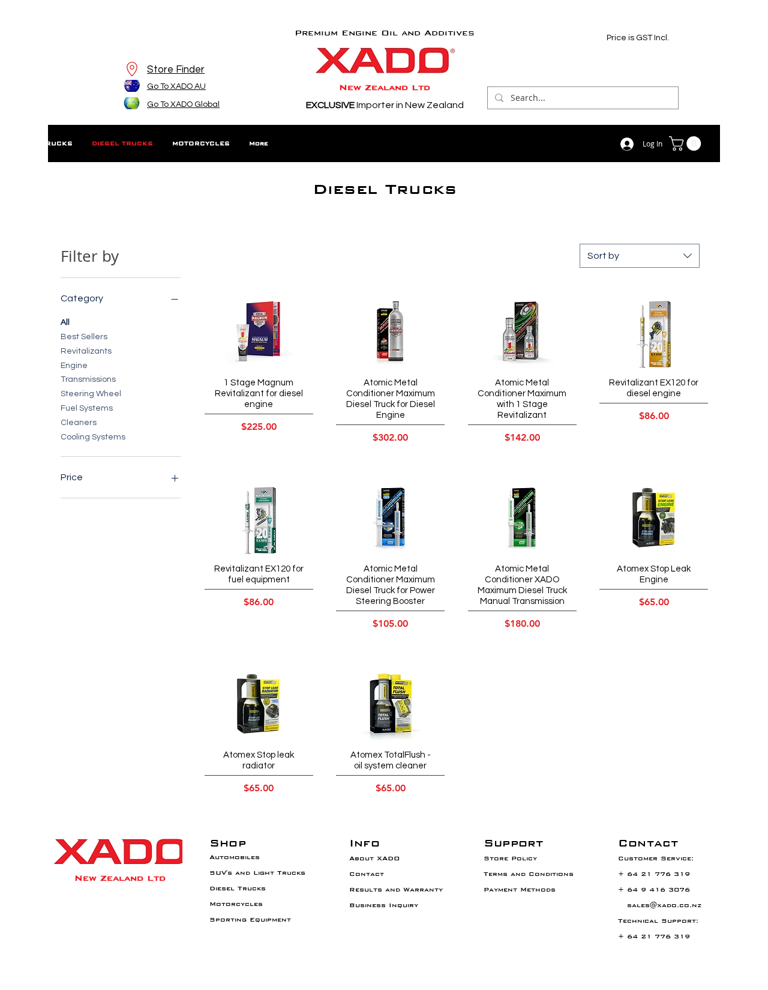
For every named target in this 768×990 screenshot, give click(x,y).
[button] (686, 143)
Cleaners (79, 422)
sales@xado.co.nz (664, 905)
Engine (74, 365)
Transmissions (88, 379)
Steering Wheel (91, 394)
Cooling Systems (93, 437)
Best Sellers (84, 337)
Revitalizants (86, 351)
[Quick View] (259, 334)
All (65, 322)
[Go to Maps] (131, 69)
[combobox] (640, 256)
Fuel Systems (87, 408)
